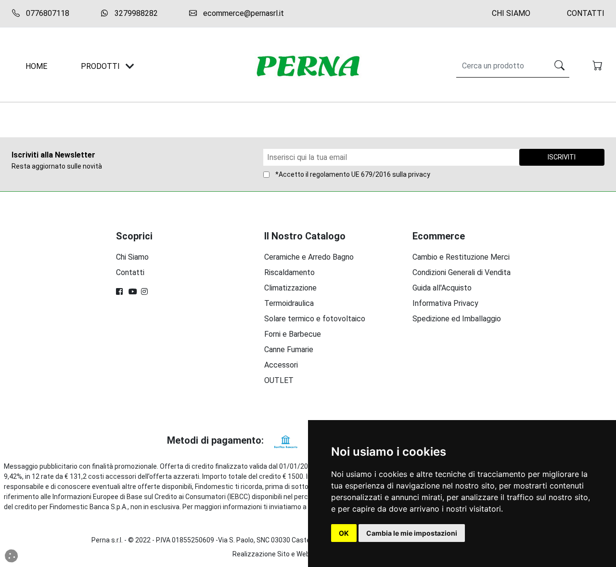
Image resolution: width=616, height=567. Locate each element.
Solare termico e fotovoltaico (314, 318)
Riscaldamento (289, 272)
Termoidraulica (289, 303)
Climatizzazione (290, 287)
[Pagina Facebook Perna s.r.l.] (120, 291)
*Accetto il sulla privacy (352, 174)
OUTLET (279, 380)
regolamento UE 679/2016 (350, 174)
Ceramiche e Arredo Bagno (309, 257)
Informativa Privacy (445, 303)
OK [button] (344, 533)
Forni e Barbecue (292, 334)
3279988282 (135, 13)
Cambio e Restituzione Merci (461, 257)
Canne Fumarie (288, 349)
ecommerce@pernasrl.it (242, 13)
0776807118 (46, 13)
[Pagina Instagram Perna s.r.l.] (145, 291)
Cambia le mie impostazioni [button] (411, 533)
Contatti (585, 13)
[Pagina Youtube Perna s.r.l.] (132, 291)
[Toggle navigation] (130, 66)
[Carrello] (598, 66)
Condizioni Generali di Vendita (461, 272)
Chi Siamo (511, 13)
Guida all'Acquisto (442, 287)
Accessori (281, 364)
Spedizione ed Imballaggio (456, 318)
